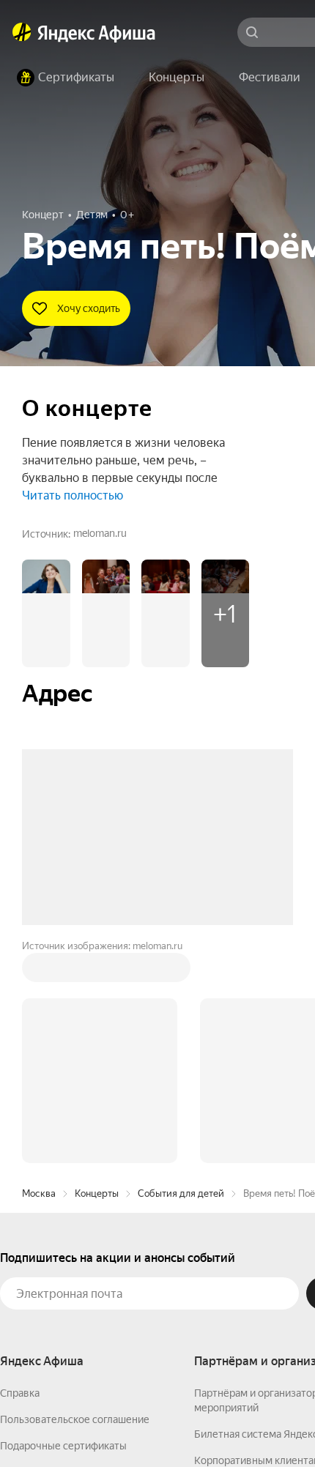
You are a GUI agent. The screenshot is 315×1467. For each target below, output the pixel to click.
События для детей (181, 971)
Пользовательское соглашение (74, 1197)
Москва (39, 971)
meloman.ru (100, 533)
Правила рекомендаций (57, 1303)
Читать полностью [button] (72, 495)
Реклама (284, 1424)
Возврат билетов (41, 1250)
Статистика (217, 1424)
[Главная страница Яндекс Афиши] (22, 32)
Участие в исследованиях (61, 1276)
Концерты (97, 971)
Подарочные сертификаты (63, 1224)
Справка (20, 1171)
